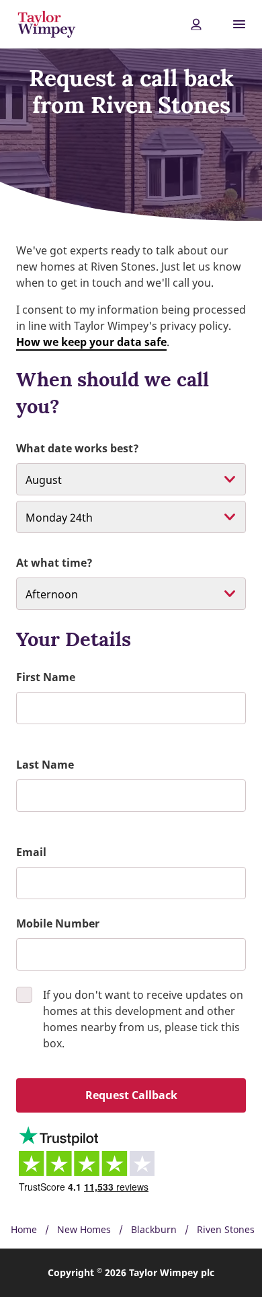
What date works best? (77, 448)
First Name (45, 677)
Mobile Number (57, 923)
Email (31, 852)
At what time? (54, 562)
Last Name (45, 764)
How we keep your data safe (91, 342)
